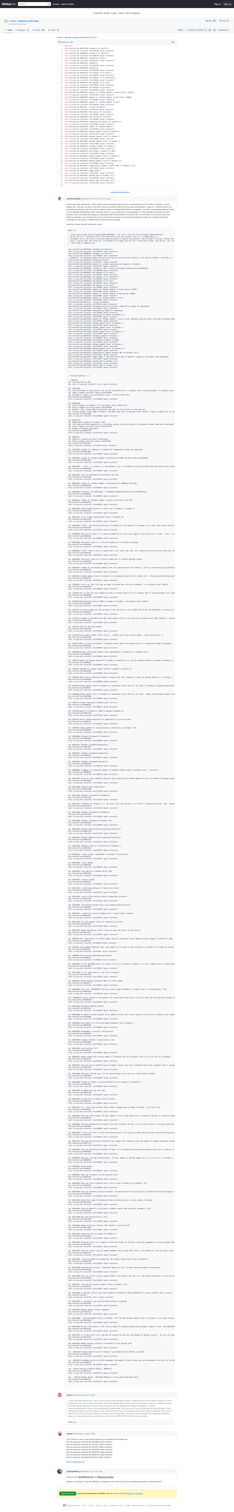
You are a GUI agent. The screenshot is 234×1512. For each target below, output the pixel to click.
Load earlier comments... (120, 192)
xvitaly (12, 20)
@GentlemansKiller (106, 1477)
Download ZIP (224, 30)
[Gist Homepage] (9, 4)
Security (98, 1505)
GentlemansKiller (74, 199)
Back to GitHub (68, 4)
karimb (70, 1434)
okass (69, 1395)
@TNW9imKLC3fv (86, 1477)
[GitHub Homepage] (64, 1505)
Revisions (23, 30)
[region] (117, 116)
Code (10, 30)
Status (105, 1505)
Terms (84, 1505)
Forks (55, 30)
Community (113, 1505)
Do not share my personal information (158, 1505)
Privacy (91, 1505)
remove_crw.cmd (28, 20)
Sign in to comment (135, 1493)
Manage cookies (138, 1505)
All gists (56, 4)
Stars (40, 30)
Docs (121, 1505)
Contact (127, 1505)
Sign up (227, 4)
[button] (210, 30)
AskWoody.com (79, 1462)
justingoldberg (73, 1471)
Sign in (217, 4)
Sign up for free (67, 1493)
